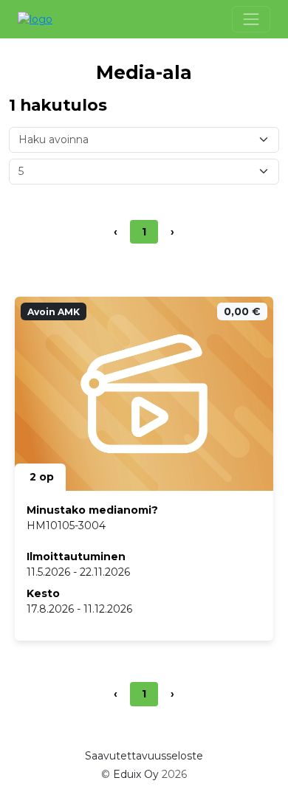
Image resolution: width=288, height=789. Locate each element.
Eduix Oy (136, 774)
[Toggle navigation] (251, 19)
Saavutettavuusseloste (144, 755)
